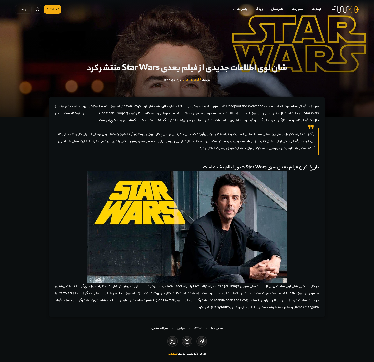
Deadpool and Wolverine (244, 106)
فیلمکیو (173, 354)
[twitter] (172, 341)
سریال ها (297, 9)
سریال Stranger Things (232, 286)
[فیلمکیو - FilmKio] (345, 9)
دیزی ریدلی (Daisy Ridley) (229, 307)
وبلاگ (259, 9)
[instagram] (187, 341)
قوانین (181, 328)
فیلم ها (316, 9)
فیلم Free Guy (203, 286)
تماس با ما (217, 328)
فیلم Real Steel (178, 286)
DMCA (198, 328)
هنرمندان (277, 9)
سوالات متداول (159, 328)
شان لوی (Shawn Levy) (137, 106)
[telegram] (201, 341)
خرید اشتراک (52, 9)
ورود (23, 9)
